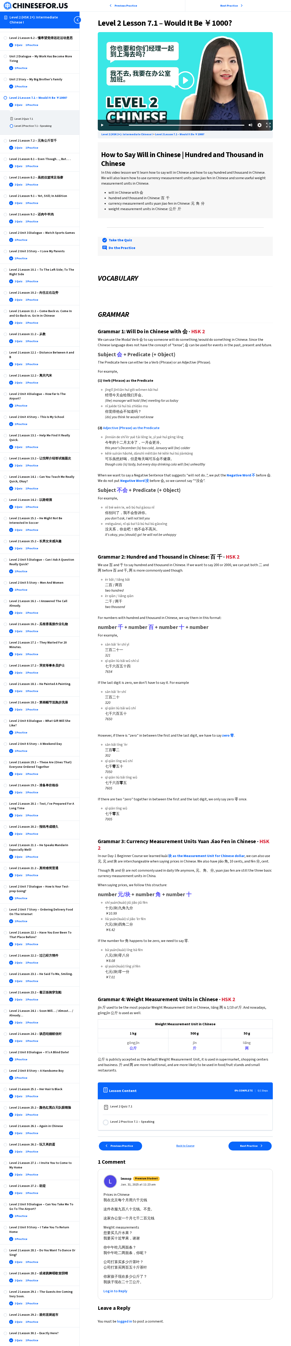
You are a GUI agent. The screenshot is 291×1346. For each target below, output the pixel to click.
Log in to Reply (115, 1291)
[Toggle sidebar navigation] (78, 19)
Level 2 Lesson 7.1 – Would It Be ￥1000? (179, 134)
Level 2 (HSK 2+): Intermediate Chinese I (34, 20)
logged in (124, 1321)
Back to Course (185, 1146)
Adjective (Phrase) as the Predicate (131, 427)
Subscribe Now (185, 88)
